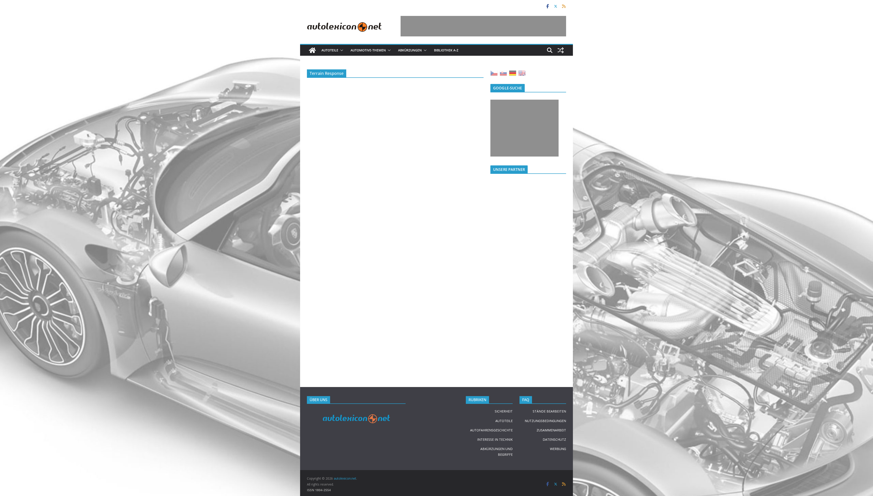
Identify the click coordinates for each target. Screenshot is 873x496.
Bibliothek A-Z (446, 50)
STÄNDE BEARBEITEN (549, 411)
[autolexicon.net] (312, 50)
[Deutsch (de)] (512, 73)
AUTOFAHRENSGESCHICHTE (491, 430)
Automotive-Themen (368, 50)
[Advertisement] (483, 26)
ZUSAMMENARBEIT (551, 430)
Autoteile (329, 50)
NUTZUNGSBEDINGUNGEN (545, 421)
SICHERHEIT (504, 411)
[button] (340, 50)
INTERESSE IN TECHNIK (495, 439)
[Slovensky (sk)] (503, 73)
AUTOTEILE (504, 421)
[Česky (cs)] (494, 73)
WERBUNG (558, 449)
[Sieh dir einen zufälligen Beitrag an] (560, 50)
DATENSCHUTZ (554, 439)
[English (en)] (522, 73)
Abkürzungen (410, 50)
